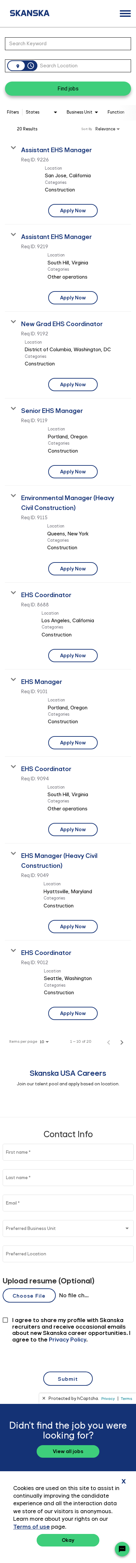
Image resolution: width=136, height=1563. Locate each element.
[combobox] (64, 43)
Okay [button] (68, 1540)
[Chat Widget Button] (122, 1549)
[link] (68, 181)
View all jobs (68, 1451)
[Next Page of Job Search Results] (121, 1041)
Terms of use (31, 1526)
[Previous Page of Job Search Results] (108, 1041)
